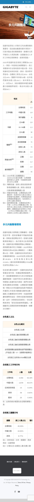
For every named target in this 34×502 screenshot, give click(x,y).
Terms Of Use (21, 482)
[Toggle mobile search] (26, 7)
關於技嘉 (9, 461)
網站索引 (17, 461)
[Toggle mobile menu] (30, 7)
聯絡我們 (24, 461)
